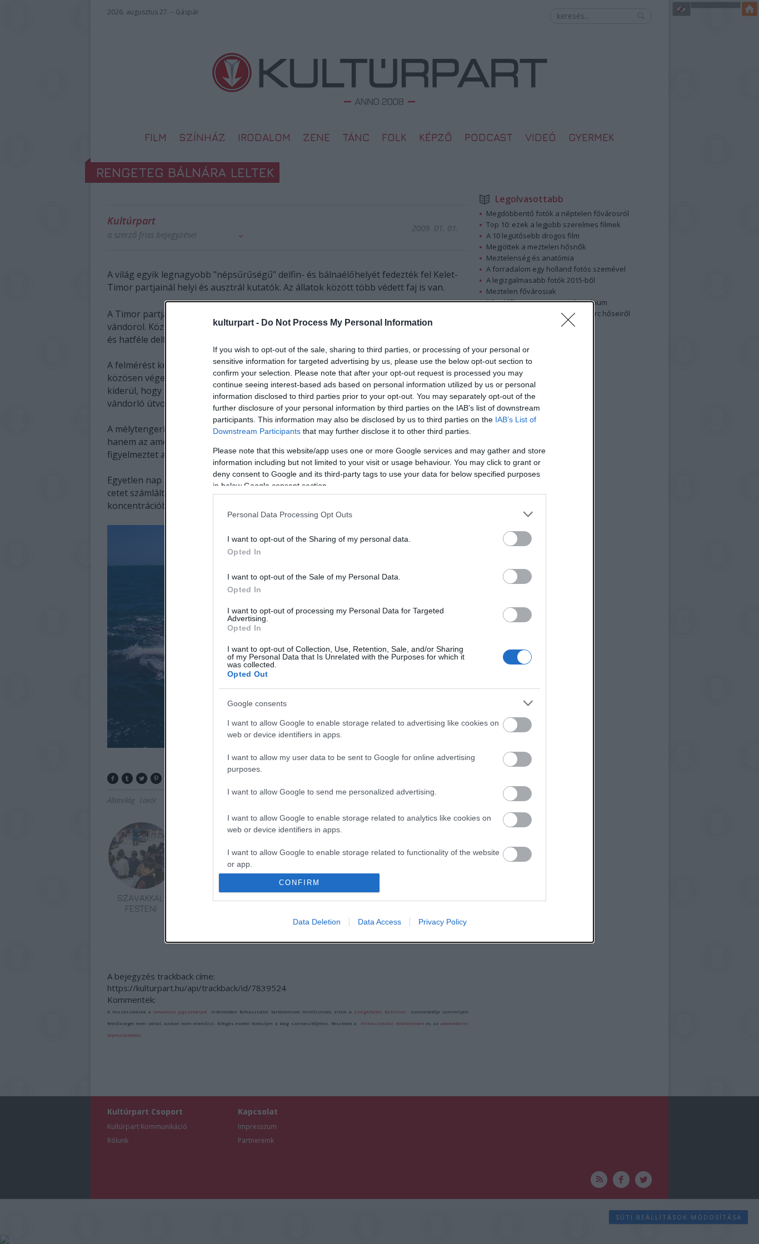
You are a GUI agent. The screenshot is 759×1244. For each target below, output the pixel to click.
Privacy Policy (442, 921)
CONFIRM (299, 882)
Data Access (379, 921)
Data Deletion (317, 921)
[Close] (571, 323)
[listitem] (379, 514)
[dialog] (379, 622)
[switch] (517, 538)
